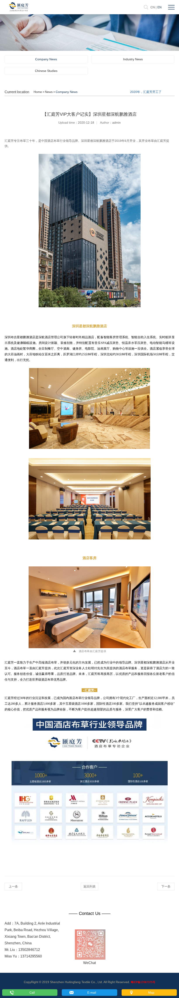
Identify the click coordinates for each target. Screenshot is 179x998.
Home (38, 92)
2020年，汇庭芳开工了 (146, 92)
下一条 (165, 886)
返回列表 (89, 886)
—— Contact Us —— (89, 913)
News (49, 92)
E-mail (91, 992)
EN (159, 7)
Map (151, 992)
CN (152, 7)
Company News (46, 59)
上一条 (13, 886)
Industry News (133, 59)
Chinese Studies (46, 71)
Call (32, 992)
